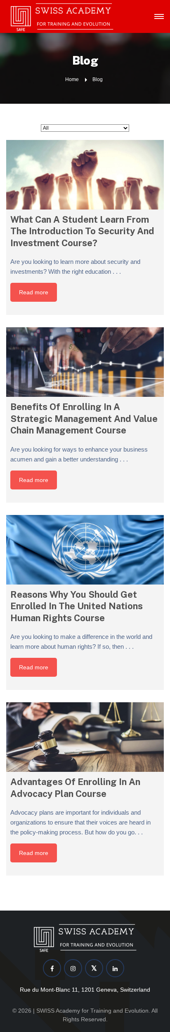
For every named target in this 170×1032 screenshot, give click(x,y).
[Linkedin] (115, 968)
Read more (33, 292)
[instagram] (73, 968)
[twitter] (94, 968)
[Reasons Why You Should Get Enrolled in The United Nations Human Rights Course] (85, 550)
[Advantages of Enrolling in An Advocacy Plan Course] (85, 737)
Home (72, 79)
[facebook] (52, 968)
